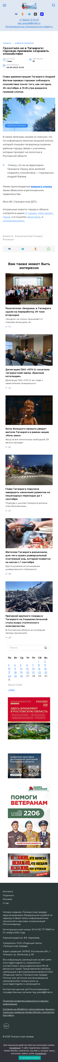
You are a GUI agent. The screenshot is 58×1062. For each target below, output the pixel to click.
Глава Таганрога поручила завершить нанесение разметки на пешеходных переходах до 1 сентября (27, 494)
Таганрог (9, 239)
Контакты (8, 891)
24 (9, 676)
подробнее (15, 1048)
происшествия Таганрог (30, 236)
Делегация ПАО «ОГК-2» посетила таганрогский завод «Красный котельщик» (27, 373)
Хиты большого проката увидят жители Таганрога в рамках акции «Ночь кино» (27, 432)
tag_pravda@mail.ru (29, 23)
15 (39, 668)
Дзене (7, 217)
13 (27, 668)
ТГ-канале (31, 213)
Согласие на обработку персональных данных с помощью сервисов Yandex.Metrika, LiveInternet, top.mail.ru (29, 1012)
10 (9, 668)
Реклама (7, 899)
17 (9, 672)
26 (21, 676)
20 (27, 672)
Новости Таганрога (16, 126)
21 (33, 672)
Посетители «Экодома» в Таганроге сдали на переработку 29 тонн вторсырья (28, 311)
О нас (6, 903)
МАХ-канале (45, 213)
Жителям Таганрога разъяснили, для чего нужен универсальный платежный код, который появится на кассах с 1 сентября (28, 557)
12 (21, 668)
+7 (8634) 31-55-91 (29, 20)
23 (45, 672)
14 (33, 668)
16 (45, 668)
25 (15, 676)
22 (39, 672)
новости (8, 236)
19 (21, 672)
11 (15, 668)
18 (15, 672)
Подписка (8, 895)
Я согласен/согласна (29, 1058)
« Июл (11, 690)
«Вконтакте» (34, 217)
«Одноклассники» (14, 220)
